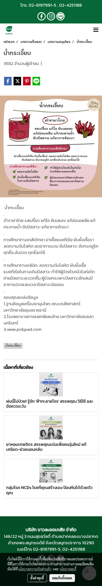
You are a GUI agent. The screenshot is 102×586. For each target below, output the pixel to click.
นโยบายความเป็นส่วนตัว (35, 569)
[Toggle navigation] (96, 30)
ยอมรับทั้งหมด (62, 578)
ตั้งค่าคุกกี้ (37, 578)
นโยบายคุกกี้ (68, 569)
